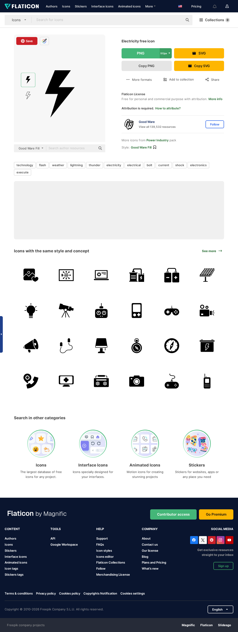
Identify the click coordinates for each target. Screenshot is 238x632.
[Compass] (137, 346)
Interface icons (102, 6)
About (146, 538)
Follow (101, 568)
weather (58, 165)
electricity (113, 165)
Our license (150, 550)
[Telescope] (66, 310)
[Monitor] (66, 381)
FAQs (100, 544)
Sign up (223, 566)
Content (12, 529)
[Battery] (137, 275)
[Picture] (31, 275)
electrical (134, 165)
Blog (145, 556)
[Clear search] (177, 20)
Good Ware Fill (141, 147)
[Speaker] (31, 346)
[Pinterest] (212, 540)
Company (150, 529)
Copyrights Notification (100, 593)
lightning (76, 165)
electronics (198, 165)
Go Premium (216, 514)
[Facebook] (194, 540)
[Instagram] (221, 540)
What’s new (150, 568)
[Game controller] (172, 310)
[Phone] (207, 381)
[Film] (207, 310)
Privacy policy (46, 593)
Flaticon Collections (110, 562)
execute (23, 172)
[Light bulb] (31, 310)
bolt (149, 165)
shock (179, 165)
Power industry (157, 140)
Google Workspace (64, 544)
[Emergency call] (31, 381)
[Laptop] (101, 275)
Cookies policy (69, 593)
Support (102, 538)
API (52, 538)
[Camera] (137, 381)
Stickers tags (14, 574)
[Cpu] (66, 275)
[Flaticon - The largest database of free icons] (22, 6)
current (163, 165)
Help (100, 529)
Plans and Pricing (154, 562)
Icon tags (11, 568)
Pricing (196, 6)
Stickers (81, 6)
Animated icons (129, 6)
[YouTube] (229, 540)
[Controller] (101, 310)
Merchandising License (113, 574)
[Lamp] (101, 346)
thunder (94, 165)
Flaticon (206, 625)
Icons (66, 6)
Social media (222, 529)
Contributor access (173, 514)
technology (25, 165)
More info (215, 99)
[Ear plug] (66, 346)
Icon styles (104, 550)
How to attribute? (168, 108)
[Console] (137, 310)
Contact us (150, 544)
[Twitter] (203, 540)
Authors (51, 6)
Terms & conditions (19, 593)
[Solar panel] (207, 275)
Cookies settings (132, 593)
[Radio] (101, 381)
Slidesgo (224, 625)
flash (42, 165)
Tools (55, 529)
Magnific (188, 625)
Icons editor (105, 556)
